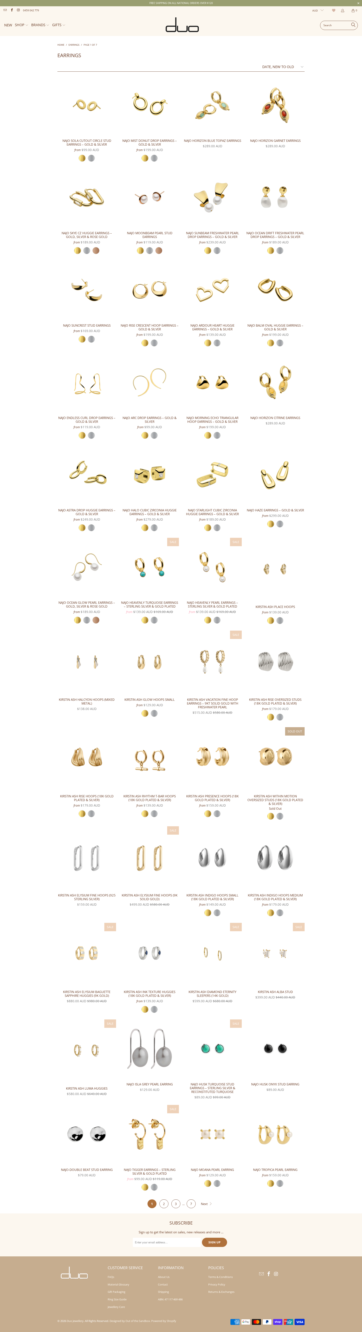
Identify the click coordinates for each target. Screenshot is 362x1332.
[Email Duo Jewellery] (5, 10)
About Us (163, 1277)
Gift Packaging (116, 1292)
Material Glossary (118, 1284)
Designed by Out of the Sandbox (130, 1321)
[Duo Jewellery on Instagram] (18, 10)
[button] (21, 25)
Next (204, 1204)
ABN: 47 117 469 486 (170, 1299)
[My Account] (342, 10)
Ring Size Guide (117, 1299)
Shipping (163, 1292)
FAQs (111, 1277)
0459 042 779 (31, 10)
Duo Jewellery (75, 1321)
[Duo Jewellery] (182, 25)
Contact (163, 1284)
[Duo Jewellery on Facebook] (11, 10)
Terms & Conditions (220, 1277)
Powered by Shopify (163, 1321)
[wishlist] (334, 10)
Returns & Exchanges (221, 1292)
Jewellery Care (116, 1307)
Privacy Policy (216, 1284)
